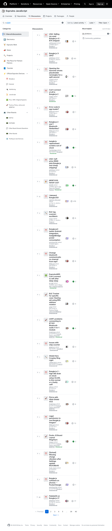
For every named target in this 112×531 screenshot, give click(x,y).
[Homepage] (5, 4)
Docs (59, 525)
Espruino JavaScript (16, 11)
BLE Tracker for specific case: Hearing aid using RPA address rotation (55, 299)
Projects (49, 16)
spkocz (51, 387)
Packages (60, 16)
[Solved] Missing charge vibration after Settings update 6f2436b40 (55, 459)
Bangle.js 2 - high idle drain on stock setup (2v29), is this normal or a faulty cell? (55, 378)
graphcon (52, 347)
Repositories (21, 16)
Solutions (25, 4)
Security (39, 525)
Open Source (51, 4)
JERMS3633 (53, 362)
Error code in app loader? (54, 108)
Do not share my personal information (93, 525)
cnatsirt (51, 79)
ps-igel (51, 283)
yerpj (50, 307)
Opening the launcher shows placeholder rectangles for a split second (55, 72)
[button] (62, 22)
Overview (8, 16)
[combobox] (32, 23)
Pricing (77, 4)
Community (52, 525)
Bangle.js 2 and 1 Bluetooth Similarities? (54, 125)
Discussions (36, 16)
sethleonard (52, 43)
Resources (37, 4)
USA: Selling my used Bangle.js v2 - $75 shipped (55, 37)
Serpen (51, 442)
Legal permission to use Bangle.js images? (55, 419)
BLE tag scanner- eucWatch (53, 214)
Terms (27, 525)
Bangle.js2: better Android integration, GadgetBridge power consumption (55, 234)
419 (74, 201)
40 (76, 511)
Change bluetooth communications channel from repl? (55, 257)
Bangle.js (52, 46)
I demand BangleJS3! (54, 196)
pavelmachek (53, 242)
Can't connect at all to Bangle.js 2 (55, 92)
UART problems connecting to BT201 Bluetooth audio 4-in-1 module (55, 324)
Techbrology (53, 150)
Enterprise (65, 4)
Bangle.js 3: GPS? (54, 54)
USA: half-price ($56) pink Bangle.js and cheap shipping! (55, 163)
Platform (13, 4)
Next (55, 515)
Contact (65, 525)
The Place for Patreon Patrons (55, 188)
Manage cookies (75, 525)
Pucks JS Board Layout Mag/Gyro (55, 437)
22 (75, 382)
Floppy (51, 96)
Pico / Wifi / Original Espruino (56, 285)
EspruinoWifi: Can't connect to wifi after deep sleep (55, 277)
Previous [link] (40, 511)
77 (75, 501)
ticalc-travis (53, 468)
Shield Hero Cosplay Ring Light (54, 358)
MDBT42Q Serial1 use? (54, 181)
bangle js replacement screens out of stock (55, 144)
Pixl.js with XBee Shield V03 (54, 399)
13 (75, 96)
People (71, 16)
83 (75, 58)
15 (75, 167)
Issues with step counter (54, 343)
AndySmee (52, 332)
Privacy (32, 525)
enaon (51, 218)
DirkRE (51, 185)
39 (71, 511)
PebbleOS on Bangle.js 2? (54, 497)
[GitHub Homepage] (9, 525)
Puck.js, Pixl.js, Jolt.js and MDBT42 (55, 311)
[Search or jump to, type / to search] (85, 4)
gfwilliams (87, 34)
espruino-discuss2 (54, 200)
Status (46, 525)
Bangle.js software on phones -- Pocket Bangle (55, 481)
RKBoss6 (52, 111)
